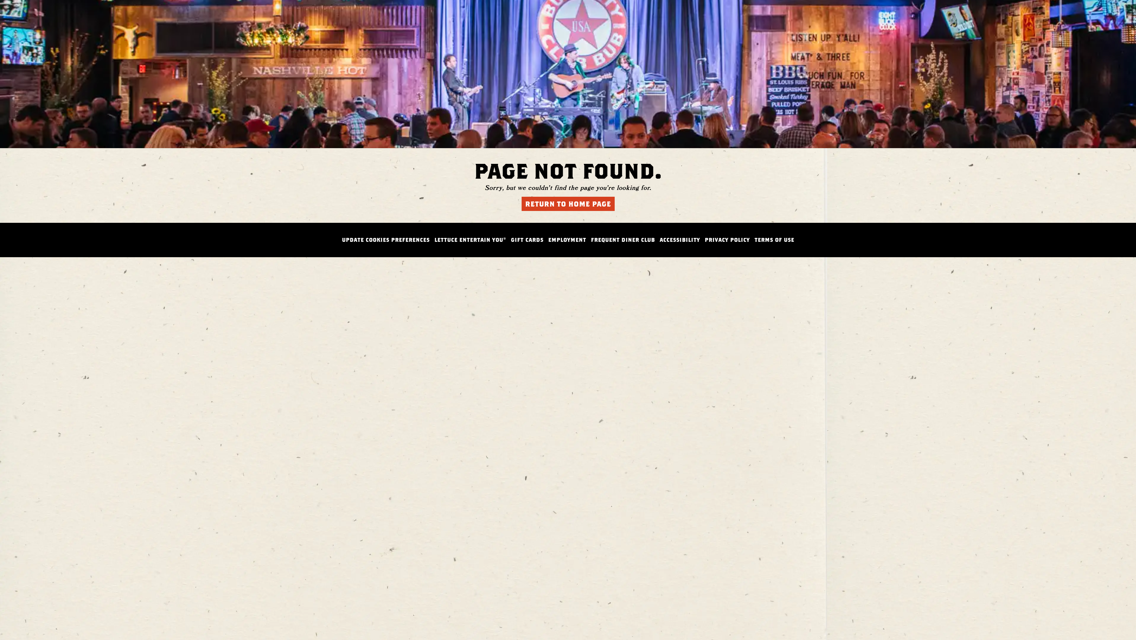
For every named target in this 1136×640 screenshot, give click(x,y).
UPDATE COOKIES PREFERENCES (386, 240)
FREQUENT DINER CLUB (623, 240)
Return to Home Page (568, 204)
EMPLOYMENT (567, 240)
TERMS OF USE (774, 240)
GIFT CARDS (527, 240)
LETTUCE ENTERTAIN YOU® (470, 240)
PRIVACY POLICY (727, 240)
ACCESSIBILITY (680, 240)
